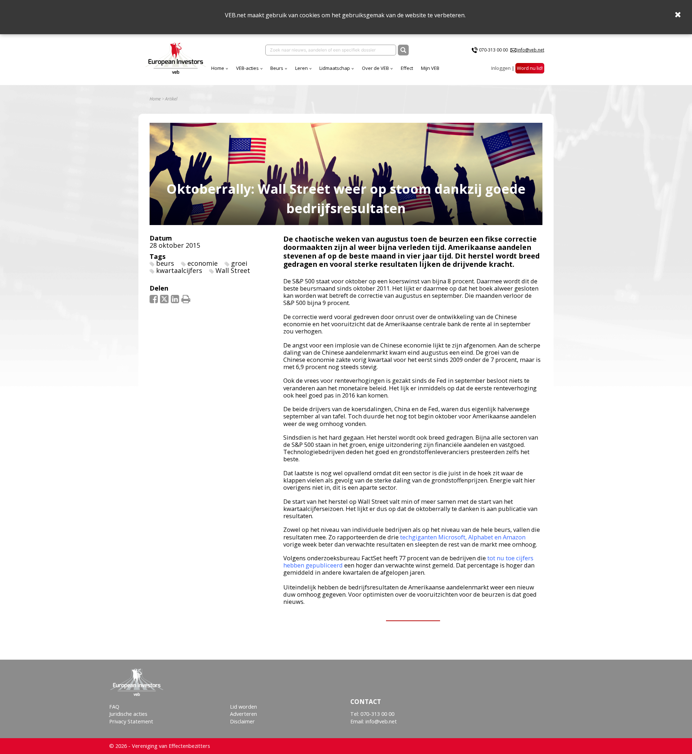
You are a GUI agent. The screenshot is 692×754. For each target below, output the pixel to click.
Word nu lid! (530, 68)
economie (202, 263)
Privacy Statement (131, 721)
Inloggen (501, 68)
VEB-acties (247, 68)
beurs (165, 263)
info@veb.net (530, 50)
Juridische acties (128, 713)
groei (239, 263)
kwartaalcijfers (179, 270)
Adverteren (243, 713)
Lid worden (243, 706)
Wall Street (233, 270)
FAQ (114, 706)
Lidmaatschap (334, 68)
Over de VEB (375, 68)
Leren (301, 68)
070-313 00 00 (493, 50)
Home (217, 68)
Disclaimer (242, 721)
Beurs (276, 68)
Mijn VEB (430, 68)
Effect (407, 68)
